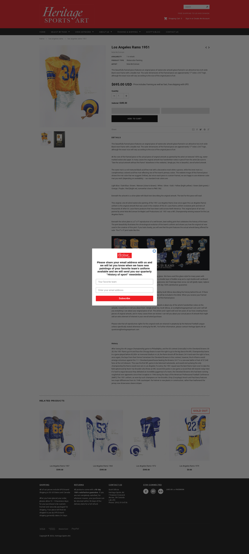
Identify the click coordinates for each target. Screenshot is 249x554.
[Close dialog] (154, 251)
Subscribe (124, 298)
